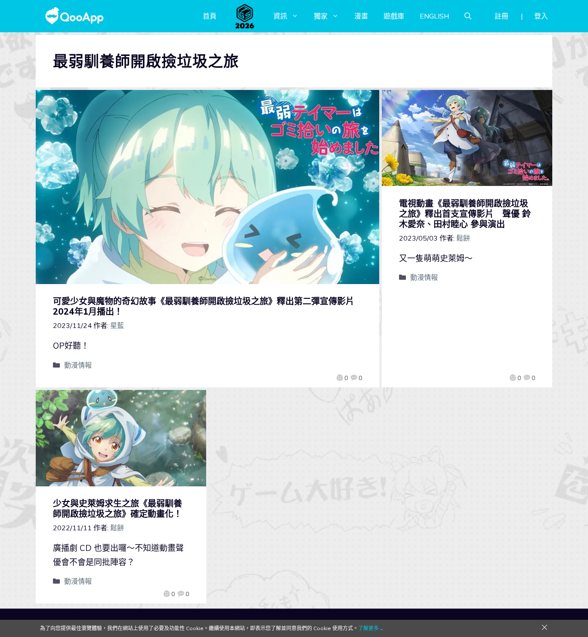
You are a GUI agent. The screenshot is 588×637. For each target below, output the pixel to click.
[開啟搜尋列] (468, 16)
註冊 (501, 16)
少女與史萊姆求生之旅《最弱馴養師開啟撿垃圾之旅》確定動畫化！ (117, 508)
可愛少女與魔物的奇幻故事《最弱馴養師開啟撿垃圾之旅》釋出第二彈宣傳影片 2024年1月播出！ (208, 306)
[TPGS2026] (245, 16)
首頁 (210, 16)
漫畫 (361, 16)
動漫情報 (78, 365)
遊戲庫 (394, 16)
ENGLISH (434, 16)
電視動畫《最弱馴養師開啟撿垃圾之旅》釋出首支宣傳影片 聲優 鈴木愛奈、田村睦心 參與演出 (465, 213)
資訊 (280, 16)
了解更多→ (371, 628)
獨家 (321, 16)
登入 (541, 16)
